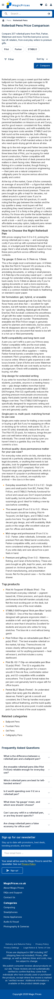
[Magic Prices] (18, 4)
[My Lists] (41, 4)
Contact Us (9, 897)
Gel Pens (10, 730)
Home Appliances (13, 917)
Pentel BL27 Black (15, 689)
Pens (9, 20)
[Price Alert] (46, 4)
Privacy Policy (28, 864)
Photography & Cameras (16, 926)
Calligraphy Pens (14, 735)
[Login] (51, 4)
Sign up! (14, 870)
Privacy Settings (11, 947)
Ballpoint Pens (13, 721)
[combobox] (42, 59)
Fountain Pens (13, 726)
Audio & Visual (11, 921)
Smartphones (11, 912)
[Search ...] (27, 13)
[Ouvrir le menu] (3, 4)
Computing (9, 907)
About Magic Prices (14, 888)
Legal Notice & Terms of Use (36, 947)
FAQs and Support (13, 892)
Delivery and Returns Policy (18, 944)
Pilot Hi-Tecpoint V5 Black (19, 589)
